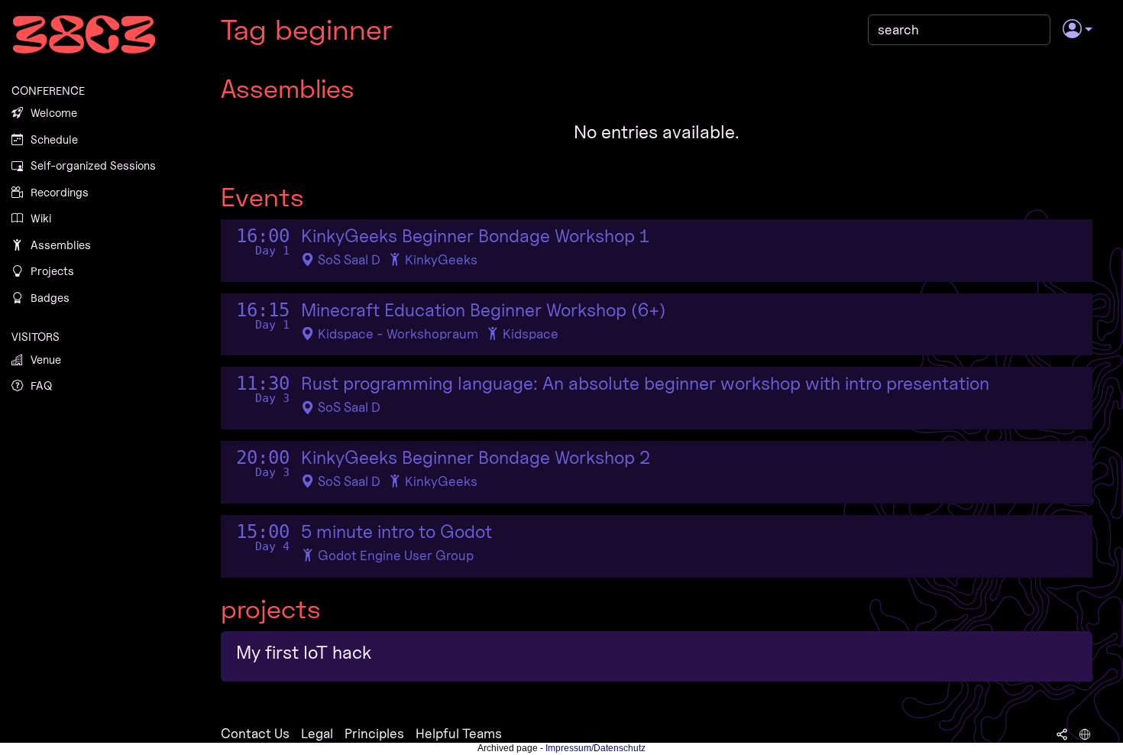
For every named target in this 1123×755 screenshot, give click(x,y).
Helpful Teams (459, 733)
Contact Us (255, 733)
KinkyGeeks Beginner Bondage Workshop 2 (475, 458)
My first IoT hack (303, 652)
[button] (1077, 29)
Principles (374, 733)
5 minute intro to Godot (396, 532)
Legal (317, 733)
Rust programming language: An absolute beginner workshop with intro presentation (645, 383)
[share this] (1062, 734)
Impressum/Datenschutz (595, 748)
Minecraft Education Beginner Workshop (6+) (483, 310)
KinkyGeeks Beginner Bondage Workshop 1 (475, 236)
